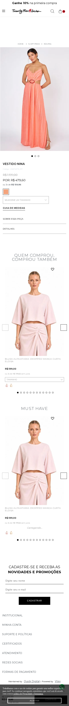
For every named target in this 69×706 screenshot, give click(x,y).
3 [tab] (38, 156)
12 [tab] (53, 392)
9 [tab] (43, 392)
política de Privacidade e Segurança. (28, 694)
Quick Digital (32, 681)
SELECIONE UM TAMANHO (17, 200)
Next (64, 327)
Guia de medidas (14, 208)
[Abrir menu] (3, 11)
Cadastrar (34, 600)
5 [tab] (30, 392)
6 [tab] (33, 392)
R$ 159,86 (16, 184)
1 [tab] (32, 156)
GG (8, 375)
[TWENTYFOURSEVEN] (21, 44)
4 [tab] (27, 392)
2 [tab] (35, 156)
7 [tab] (37, 392)
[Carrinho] (61, 11)
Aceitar (34, 700)
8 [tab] (40, 392)
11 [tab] (49, 392)
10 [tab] (46, 392)
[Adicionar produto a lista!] (52, 269)
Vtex (58, 681)
